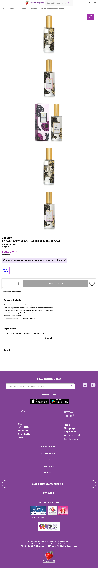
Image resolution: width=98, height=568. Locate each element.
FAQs (49, 460)
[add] (18, 283)
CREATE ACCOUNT (21, 260)
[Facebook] (85, 385)
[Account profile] (90, 3)
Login (9, 260)
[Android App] (59, 403)
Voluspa (7, 238)
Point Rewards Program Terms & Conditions (48, 544)
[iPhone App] (39, 403)
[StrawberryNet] (34, 2)
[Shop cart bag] (95, 3)
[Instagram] (93, 385)
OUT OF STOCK (55, 283)
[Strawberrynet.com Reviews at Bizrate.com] (38, 514)
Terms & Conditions (58, 541)
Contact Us (49, 466)
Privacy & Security (37, 541)
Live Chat (49, 473)
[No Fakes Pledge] (63, 513)
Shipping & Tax (49, 447)
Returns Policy (49, 453)
